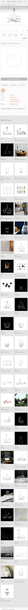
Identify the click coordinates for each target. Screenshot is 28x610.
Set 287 (16, 561)
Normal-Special (4, 562)
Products (14, 1)
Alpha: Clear (3, 333)
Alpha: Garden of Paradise (6, 428)
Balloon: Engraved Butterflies (21, 486)
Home (8, 1)
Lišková (2, 581)
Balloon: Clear (4, 467)
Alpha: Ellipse (17, 371)
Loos (1, 275)
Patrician (2, 256)
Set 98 (2, 217)
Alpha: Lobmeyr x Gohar (6, 600)
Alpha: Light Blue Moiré (20, 352)
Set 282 (16, 522)
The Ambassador (18, 256)
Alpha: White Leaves (19, 333)
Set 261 (16, 312)
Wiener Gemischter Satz (19, 505)
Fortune (2, 543)
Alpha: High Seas (18, 409)
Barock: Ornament (18, 237)
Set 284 (16, 541)
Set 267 (2, 331)
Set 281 (2, 522)
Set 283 (2, 541)
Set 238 (2, 255)
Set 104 (16, 217)
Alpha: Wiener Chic (5, 352)
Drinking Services (11, 4)
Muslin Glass (16, 101)
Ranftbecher (3, 237)
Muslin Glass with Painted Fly (21, 178)
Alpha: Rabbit (3, 390)
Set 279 (2, 465)
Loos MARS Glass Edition (20, 275)
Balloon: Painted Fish (5, 486)
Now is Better (3, 199)
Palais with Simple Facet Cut (6, 218)
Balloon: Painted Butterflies (20, 467)
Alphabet (16, 543)
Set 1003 (2, 580)
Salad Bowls (13, 97)
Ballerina (3, 447)
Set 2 (16, 138)
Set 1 (2, 138)
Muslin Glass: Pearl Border (20, 159)
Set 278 (16, 446)
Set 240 (16, 255)
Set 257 (2, 312)
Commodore (3, 314)
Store (19, 1)
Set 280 (16, 503)
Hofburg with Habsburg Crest (21, 140)
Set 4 (2, 158)
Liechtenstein (17, 295)
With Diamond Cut (19, 524)
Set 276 (2, 446)
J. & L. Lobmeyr (4, 4)
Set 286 (2, 561)
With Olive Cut (18, 218)
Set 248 (2, 274)
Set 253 (16, 293)
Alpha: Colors (17, 390)
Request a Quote (14, 79)
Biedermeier (17, 314)
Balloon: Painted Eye (5, 505)
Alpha (11, 100)
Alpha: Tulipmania (5, 409)
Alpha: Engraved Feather (20, 581)
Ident (16, 562)
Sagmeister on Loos (4, 295)
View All (25, 38)
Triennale (17, 428)
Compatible (17, 447)
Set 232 (2, 236)
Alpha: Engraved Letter (5, 371)
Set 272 (16, 427)
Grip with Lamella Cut (5, 524)
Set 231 (16, 236)
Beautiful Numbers (18, 199)
